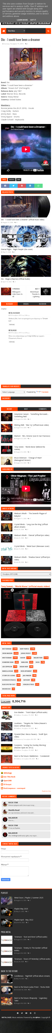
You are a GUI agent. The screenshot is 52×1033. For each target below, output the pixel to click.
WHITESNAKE (7, 658)
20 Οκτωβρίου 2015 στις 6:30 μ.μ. (20, 333)
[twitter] (22, 1013)
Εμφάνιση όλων (46, 791)
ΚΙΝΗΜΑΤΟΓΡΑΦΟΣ (9, 680)
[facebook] (18, 1013)
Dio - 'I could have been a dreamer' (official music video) (22, 220)
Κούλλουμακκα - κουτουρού (14, 788)
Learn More (22, 20)
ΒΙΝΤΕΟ (11, 179)
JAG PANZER (27, 675)
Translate (44, 392)
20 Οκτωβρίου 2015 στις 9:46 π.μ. (20, 315)
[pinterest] (30, 1013)
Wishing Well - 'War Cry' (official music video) (31, 425)
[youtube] (26, 1013)
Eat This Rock (9, 777)
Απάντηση (11, 324)
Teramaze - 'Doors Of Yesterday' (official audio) (32, 959)
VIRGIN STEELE (28, 684)
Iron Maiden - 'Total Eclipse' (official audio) (30, 712)
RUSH (38, 662)
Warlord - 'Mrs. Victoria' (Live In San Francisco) (32, 436)
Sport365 (8, 781)
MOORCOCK (6, 689)
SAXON (22, 658)
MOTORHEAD (6, 649)
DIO (18, 179)
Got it (33, 20)
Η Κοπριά (7, 784)
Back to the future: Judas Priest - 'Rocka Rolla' (32, 987)
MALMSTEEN (38, 658)
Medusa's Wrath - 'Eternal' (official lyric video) (31, 535)
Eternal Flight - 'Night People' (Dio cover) (17, 249)
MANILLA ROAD (7, 671)
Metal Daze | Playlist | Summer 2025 (28, 898)
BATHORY (26, 680)
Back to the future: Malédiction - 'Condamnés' (32, 756)
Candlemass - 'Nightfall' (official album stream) (32, 976)
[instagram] (34, 1013)
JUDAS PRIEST (26, 653)
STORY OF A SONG (8, 675)
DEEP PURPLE (24, 649)
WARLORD (24, 662)
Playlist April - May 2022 (23, 920)
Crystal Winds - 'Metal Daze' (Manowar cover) (31, 546)
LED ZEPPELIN (7, 667)
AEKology (8, 773)
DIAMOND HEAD (8, 662)
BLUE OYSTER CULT (8, 684)
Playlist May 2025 (21, 909)
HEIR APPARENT (26, 671)
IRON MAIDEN (7, 653)
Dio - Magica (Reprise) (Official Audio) (15, 279)
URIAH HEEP (24, 667)
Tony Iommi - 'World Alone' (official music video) (25, 586)
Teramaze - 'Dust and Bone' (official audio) (30, 937)
